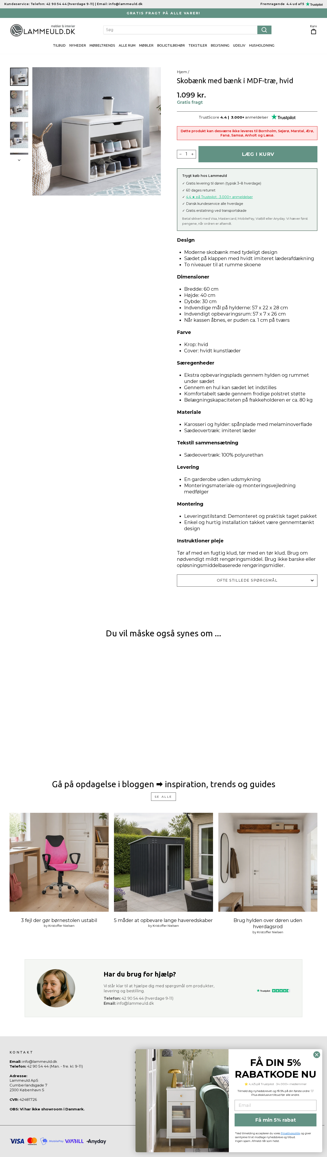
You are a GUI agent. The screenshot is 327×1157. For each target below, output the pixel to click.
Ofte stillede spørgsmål (247, 580)
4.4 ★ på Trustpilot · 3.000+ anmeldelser (219, 197)
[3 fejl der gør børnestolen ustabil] (59, 862)
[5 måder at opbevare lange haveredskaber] (163, 862)
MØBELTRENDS (102, 45)
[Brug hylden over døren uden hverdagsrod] (267, 862)
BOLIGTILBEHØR (171, 45)
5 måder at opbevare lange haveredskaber (163, 920)
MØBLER (146, 45)
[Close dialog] (316, 1054)
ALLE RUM (127, 45)
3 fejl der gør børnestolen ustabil (59, 920)
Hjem (182, 72)
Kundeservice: (17, 4)
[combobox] (187, 30)
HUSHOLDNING (261, 45)
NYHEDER (77, 45)
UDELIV (239, 45)
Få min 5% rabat (275, 1120)
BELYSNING (220, 45)
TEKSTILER (197, 45)
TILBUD (59, 45)
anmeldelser (256, 117)
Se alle (163, 796)
